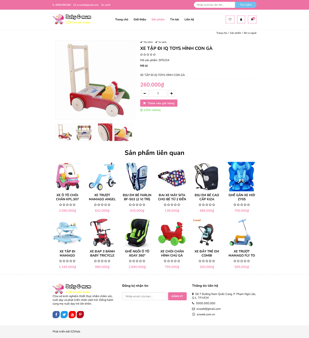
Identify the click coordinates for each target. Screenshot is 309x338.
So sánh (106, 5)
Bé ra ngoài (250, 33)
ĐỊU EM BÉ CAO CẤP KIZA (207, 197)
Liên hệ (189, 19)
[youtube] (72, 314)
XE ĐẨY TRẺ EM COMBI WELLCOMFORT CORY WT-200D (206, 253)
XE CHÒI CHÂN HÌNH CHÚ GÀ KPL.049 (172, 253)
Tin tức (174, 19)
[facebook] (56, 314)
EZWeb (75, 332)
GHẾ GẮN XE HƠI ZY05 (242, 197)
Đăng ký (177, 296)
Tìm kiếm (246, 5)
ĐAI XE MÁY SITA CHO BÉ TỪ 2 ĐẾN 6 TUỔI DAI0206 (172, 197)
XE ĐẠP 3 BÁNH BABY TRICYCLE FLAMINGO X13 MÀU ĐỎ (102, 253)
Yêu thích (148, 42)
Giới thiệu (140, 19)
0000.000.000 (63, 5)
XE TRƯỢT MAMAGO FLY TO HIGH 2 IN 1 (242, 253)
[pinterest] (80, 314)
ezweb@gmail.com (88, 5)
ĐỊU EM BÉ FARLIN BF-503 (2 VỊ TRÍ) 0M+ (137, 197)
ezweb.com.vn (206, 314)
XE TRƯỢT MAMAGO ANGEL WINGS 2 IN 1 (102, 197)
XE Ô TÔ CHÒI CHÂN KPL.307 (67, 197)
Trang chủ (121, 19)
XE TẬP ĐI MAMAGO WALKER (67, 253)
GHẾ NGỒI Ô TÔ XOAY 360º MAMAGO (137, 253)
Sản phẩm (158, 19)
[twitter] (64, 314)
